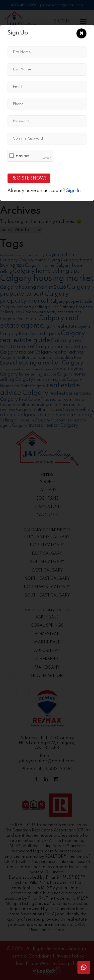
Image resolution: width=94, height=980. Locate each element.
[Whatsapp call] (83, 967)
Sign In (73, 191)
